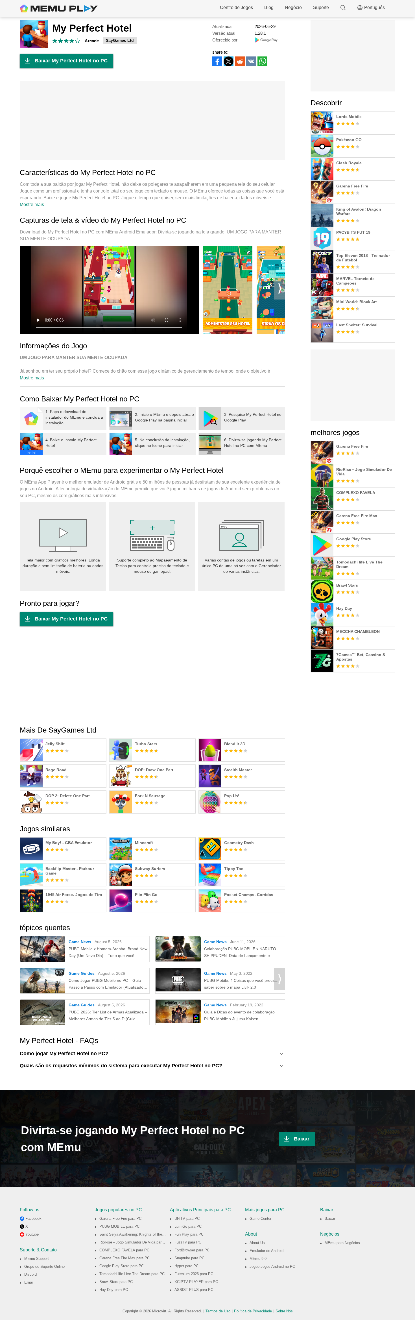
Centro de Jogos (236, 7)
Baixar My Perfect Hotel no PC (71, 61)
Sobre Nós (284, 1311)
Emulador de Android (266, 1251)
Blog (269, 7)
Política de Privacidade (253, 1311)
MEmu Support (36, 1258)
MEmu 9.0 (258, 1258)
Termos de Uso (218, 1311)
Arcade (92, 40)
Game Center (260, 1218)
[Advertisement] (152, 120)
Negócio (293, 7)
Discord (30, 1274)
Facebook (33, 1218)
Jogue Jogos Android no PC (272, 1266)
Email (29, 1282)
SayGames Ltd (120, 40)
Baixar (301, 1139)
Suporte (321, 7)
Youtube (32, 1234)
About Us (257, 1243)
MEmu (59, 8)
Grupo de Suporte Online (44, 1266)
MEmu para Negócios (342, 1243)
